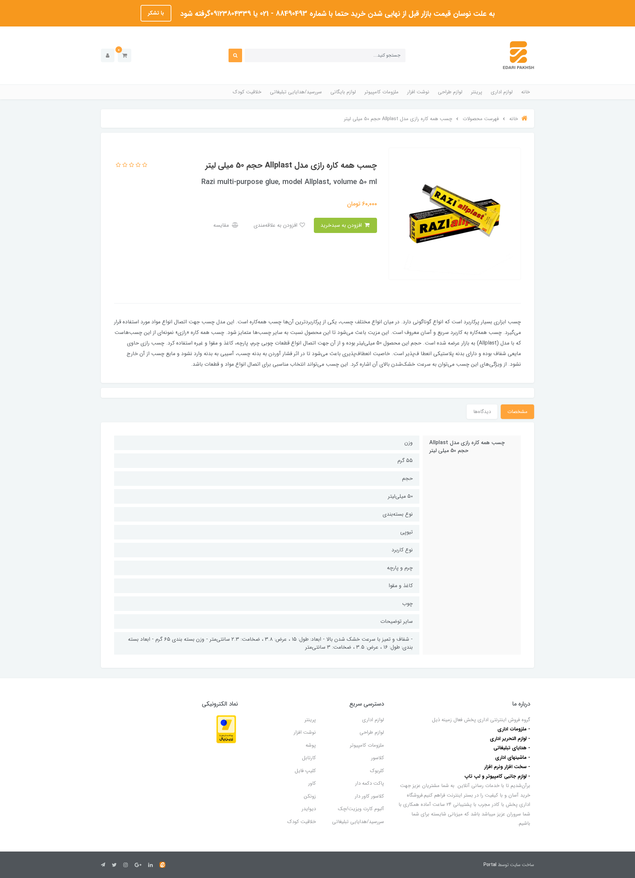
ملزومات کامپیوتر (381, 92)
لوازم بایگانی (343, 92)
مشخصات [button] (517, 412)
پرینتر (476, 92)
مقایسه (222, 225)
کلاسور (377, 758)
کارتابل (309, 758)
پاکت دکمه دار (369, 783)
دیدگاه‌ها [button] (482, 412)
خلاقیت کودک (247, 92)
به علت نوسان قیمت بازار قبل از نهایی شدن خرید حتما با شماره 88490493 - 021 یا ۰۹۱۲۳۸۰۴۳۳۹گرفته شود (336, 13)
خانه (525, 92)
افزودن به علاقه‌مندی (276, 225)
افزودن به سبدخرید (341, 225)
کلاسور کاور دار (369, 796)
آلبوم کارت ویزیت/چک (361, 809)
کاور (312, 783)
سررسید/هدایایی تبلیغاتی (296, 92)
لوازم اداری (502, 92)
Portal (490, 864)
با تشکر (156, 13)
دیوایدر (309, 809)
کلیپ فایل (305, 771)
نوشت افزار (418, 92)
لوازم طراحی (450, 92)
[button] (124, 55)
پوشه (311, 745)
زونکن (310, 796)
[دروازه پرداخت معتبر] (226, 729)
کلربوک (377, 771)
